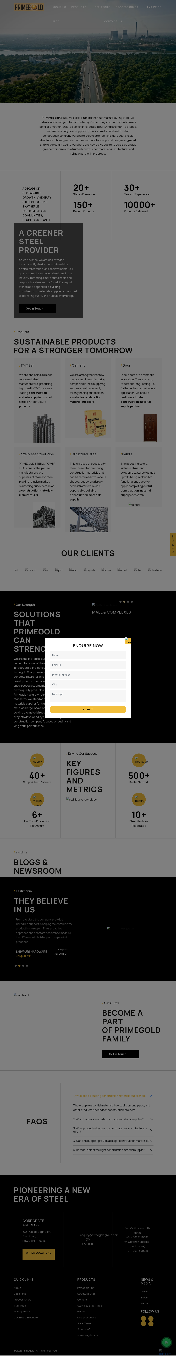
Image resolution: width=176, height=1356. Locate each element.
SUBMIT (88, 709)
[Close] (128, 641)
